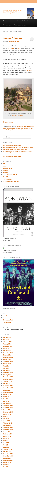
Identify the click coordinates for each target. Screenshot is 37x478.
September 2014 (8, 434)
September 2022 (8, 357)
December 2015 (8, 405)
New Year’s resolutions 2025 (12, 156)
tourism (26, 128)
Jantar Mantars (12, 38)
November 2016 (8, 388)
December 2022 (8, 353)
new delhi (14, 128)
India (17, 21)
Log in (5, 316)
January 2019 (7, 370)
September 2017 (8, 379)
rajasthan (20, 128)
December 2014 (8, 427)
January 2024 (7, 351)
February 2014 (7, 449)
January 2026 (7, 337)
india (28, 126)
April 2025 (6, 340)
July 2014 (6, 438)
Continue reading (9, 122)
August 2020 (7, 364)
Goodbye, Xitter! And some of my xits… (15, 149)
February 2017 (7, 381)
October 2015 (7, 410)
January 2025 (7, 344)
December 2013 (8, 454)
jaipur (32, 126)
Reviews (5, 172)
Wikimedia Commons (17, 115)
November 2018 (8, 372)
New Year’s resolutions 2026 (12, 145)
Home (5, 21)
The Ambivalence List (20, 25)
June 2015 (6, 416)
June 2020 (6, 366)
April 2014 (6, 445)
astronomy (20, 126)
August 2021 (7, 359)
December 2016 (8, 386)
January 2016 (7, 403)
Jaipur (12, 48)
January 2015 (7, 425)
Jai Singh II (30, 70)
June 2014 (6, 441)
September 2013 (8, 460)
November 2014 (8, 430)
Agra (18, 48)
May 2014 (6, 443)
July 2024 (6, 348)
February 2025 (7, 342)
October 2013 (7, 458)
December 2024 (8, 346)
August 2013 (7, 462)
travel (30, 128)
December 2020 (8, 361)
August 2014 (7, 436)
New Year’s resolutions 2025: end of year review (18, 147)
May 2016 (6, 401)
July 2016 (6, 397)
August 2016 (7, 394)
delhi (25, 126)
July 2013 (6, 465)
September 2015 (8, 412)
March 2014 (6, 447)
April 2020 (6, 368)
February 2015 (7, 423)
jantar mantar (7, 128)
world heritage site (8, 130)
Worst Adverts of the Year (11, 181)
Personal (6, 170)
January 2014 (7, 451)
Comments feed (8, 320)
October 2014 (7, 432)
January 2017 (7, 383)
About (11, 21)
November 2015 (8, 408)
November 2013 (8, 456)
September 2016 (8, 392)
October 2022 (7, 355)
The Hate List (25, 21)
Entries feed (6, 318)
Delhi (8, 48)
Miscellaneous (7, 168)
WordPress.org (7, 322)
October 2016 (7, 390)
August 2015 (7, 414)
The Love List (7, 25)
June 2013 (6, 467)
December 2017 (8, 377)
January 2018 (7, 375)
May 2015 (6, 419)
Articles (5, 164)
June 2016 (6, 399)
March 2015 (6, 421)
